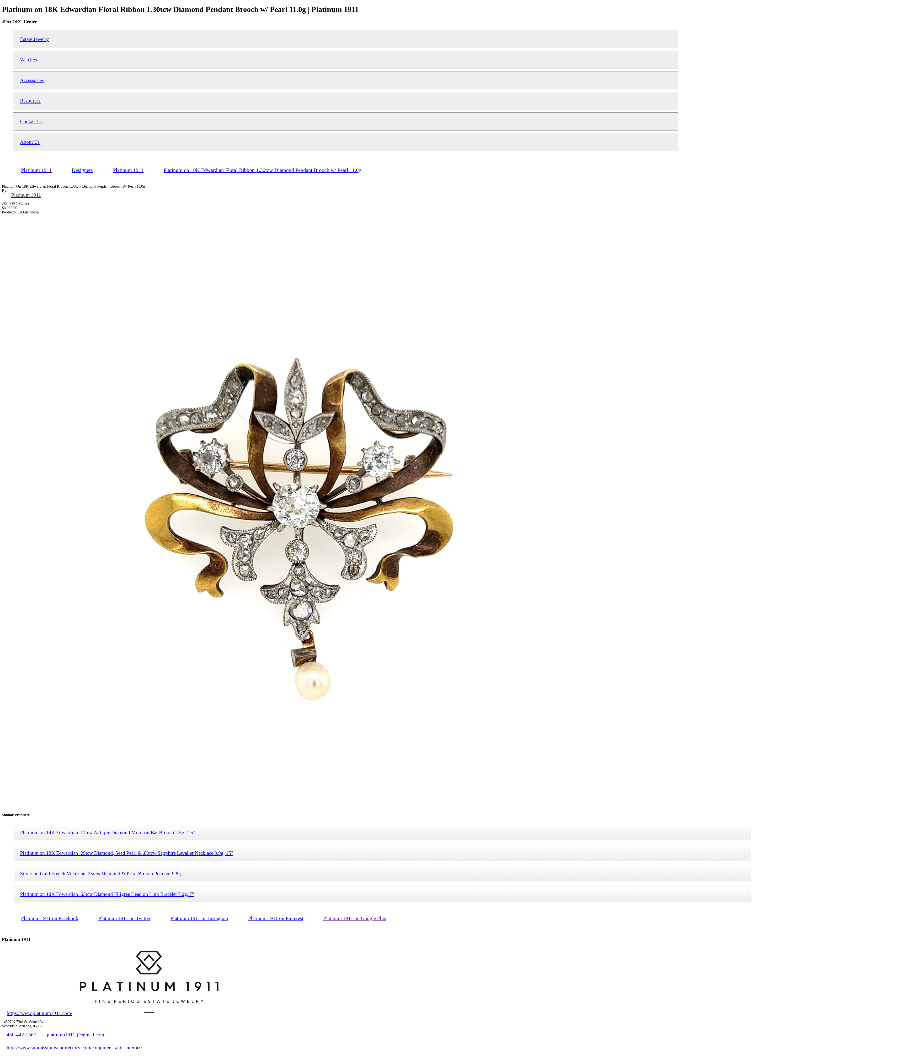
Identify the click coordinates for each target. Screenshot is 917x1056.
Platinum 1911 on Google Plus (354, 918)
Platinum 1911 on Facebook (49, 918)
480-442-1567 (21, 1034)
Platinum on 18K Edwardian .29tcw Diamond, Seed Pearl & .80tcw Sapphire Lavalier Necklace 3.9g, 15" (126, 853)
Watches (28, 59)
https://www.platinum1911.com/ (39, 1013)
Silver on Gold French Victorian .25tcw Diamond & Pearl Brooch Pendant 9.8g (100, 873)
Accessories (32, 80)
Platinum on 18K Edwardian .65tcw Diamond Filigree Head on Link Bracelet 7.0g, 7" (107, 894)
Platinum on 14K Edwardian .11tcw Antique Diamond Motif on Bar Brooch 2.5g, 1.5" (107, 832)
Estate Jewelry (34, 39)
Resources (30, 100)
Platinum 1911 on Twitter (124, 918)
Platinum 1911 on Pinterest (275, 918)
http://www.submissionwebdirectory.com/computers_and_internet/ (74, 1047)
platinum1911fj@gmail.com (75, 1034)
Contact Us (31, 121)
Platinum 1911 (26, 195)
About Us (30, 142)
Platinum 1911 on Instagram (199, 918)
